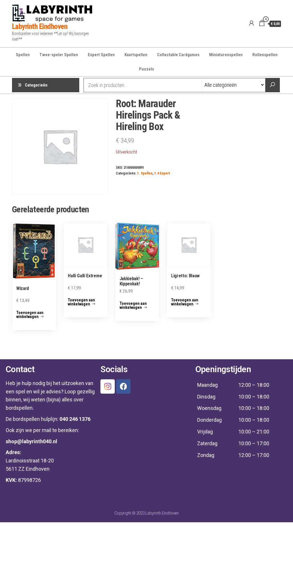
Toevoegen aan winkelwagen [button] (29, 314)
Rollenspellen (265, 54)
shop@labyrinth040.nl (31, 441)
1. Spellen (145, 173)
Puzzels (146, 69)
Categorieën (36, 85)
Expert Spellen (101, 54)
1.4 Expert (162, 173)
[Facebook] (123, 386)
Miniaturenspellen (226, 54)
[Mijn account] (251, 23)
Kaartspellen (135, 54)
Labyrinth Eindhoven (39, 26)
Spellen (23, 54)
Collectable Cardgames (178, 54)
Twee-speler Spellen (58, 54)
